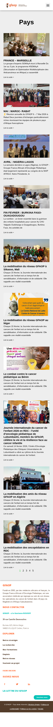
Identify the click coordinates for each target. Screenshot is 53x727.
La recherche (9, 645)
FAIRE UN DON (9, 670)
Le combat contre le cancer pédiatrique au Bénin (20, 376)
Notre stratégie (10, 640)
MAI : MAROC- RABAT (17, 111)
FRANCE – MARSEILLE (18, 60)
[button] (48, 5)
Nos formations (10, 649)
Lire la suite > (9, 77)
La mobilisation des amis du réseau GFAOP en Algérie (25, 495)
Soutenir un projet (11, 663)
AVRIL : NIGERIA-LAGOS (19, 162)
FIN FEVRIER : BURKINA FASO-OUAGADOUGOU (23, 214)
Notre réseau (9, 658)
